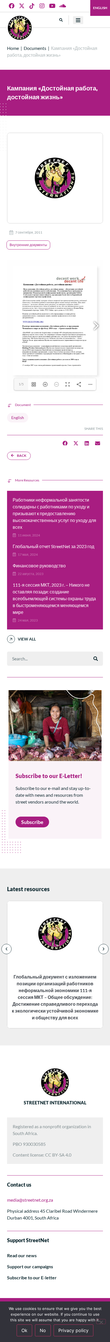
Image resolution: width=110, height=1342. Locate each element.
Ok (24, 1330)
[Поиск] (96, 658)
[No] (101, 1321)
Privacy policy (73, 1330)
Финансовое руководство (39, 565)
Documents (35, 48)
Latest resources (28, 888)
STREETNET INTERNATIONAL (55, 1102)
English (100, 8)
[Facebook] (11, 5)
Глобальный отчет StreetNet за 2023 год (53, 546)
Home (13, 48)
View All (27, 639)
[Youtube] (52, 5)
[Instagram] (42, 5)
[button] (61, 20)
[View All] (11, 639)
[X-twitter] (21, 5)
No (43, 1330)
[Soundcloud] (62, 5)
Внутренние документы (28, 245)
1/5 (21, 384)
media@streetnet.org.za (30, 1199)
